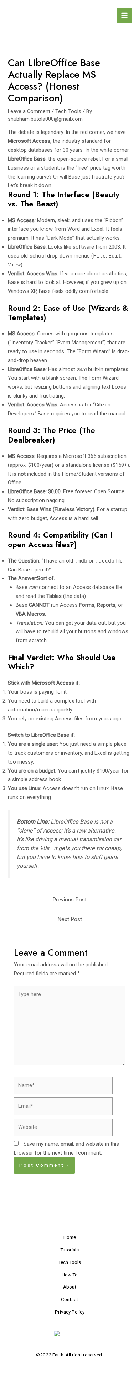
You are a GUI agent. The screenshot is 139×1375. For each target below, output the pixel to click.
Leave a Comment (29, 111)
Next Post (69, 919)
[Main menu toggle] (124, 15)
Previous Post (69, 899)
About (69, 1287)
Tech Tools (68, 111)
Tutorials (69, 1249)
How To (70, 1275)
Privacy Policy (69, 1312)
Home (69, 1237)
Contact (69, 1299)
